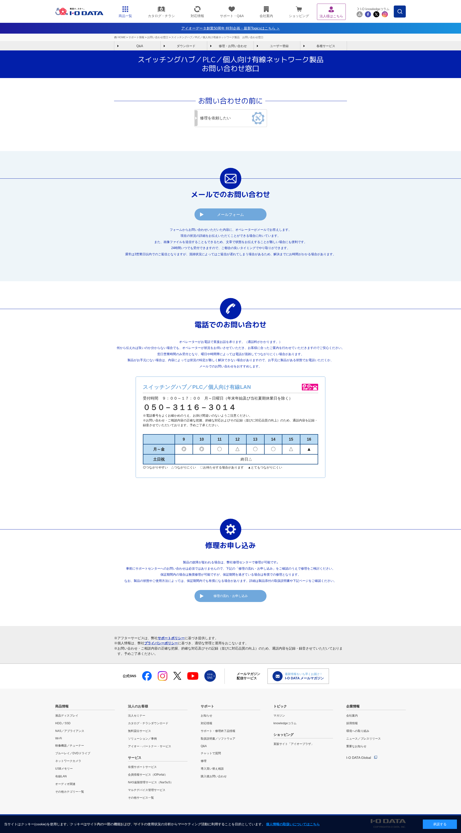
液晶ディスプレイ (66, 715)
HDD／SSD (63, 723)
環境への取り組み (357, 731)
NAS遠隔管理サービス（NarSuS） (150, 782)
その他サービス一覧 (141, 797)
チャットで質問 (211, 753)
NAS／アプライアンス (69, 731)
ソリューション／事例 (142, 738)
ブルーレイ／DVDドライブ (72, 753)
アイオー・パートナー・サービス (149, 746)
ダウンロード (186, 46)
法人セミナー (136, 715)
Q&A (139, 46)
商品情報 (62, 706)
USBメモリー (64, 768)
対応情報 (206, 723)
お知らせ (206, 715)
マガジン (279, 715)
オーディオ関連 (65, 784)
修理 (203, 761)
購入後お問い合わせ (214, 776)
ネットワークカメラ (68, 761)
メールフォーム (230, 215)
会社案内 (352, 715)
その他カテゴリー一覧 (69, 791)
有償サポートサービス (142, 767)
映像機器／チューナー (69, 745)
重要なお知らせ (356, 746)
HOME (122, 37)
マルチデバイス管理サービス (146, 790)
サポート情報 (136, 37)
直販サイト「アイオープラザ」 (293, 744)
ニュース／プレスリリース (363, 738)
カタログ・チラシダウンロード (148, 723)
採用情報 (352, 723)
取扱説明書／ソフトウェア (218, 738)
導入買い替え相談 (212, 768)
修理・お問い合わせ (233, 46)
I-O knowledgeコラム (374, 9)
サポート (207, 706)
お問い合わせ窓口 (157, 37)
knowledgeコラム (285, 723)
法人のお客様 (138, 706)
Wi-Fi (58, 738)
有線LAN (61, 776)
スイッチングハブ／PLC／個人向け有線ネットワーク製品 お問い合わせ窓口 (217, 37)
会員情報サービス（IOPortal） (147, 774)
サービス (134, 758)
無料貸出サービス (139, 731)
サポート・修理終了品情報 (218, 731)
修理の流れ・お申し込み (230, 596)
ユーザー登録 (279, 46)
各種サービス (325, 46)
